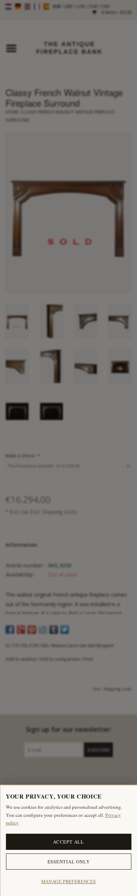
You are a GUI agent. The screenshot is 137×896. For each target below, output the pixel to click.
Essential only (68, 861)
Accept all (68, 841)
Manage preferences (68, 881)
